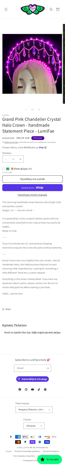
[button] (6, 9)
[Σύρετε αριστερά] (26, 109)
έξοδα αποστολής (11, 142)
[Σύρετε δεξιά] (39, 109)
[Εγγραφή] (47, 368)
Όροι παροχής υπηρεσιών (24, 456)
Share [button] (8, 309)
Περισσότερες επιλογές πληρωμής (32, 195)
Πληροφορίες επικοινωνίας (34, 460)
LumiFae (26, 447)
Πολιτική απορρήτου (51, 451)
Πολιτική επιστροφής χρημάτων (27, 451)
